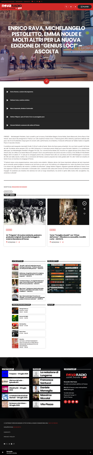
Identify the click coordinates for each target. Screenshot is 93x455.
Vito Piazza (46, 404)
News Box (21, 339)
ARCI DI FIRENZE (53, 423)
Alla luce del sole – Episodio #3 (16, 381)
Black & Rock (22, 331)
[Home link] (11, 7)
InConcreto (17, 427)
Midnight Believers (23, 308)
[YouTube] (32, 1)
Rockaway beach (56, 287)
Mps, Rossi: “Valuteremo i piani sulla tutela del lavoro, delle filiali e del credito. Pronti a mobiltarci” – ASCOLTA (31, 290)
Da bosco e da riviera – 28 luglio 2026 (18, 404)
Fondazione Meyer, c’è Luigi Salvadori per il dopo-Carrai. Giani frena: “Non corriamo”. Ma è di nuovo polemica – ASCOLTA (31, 282)
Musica (52, 282)
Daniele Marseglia (46, 389)
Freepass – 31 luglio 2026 (18, 374)
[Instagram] (39, 1)
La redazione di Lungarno (49, 374)
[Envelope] (76, 401)
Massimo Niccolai (45, 396)
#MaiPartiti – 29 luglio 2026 (17, 389)
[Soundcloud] (37, 1)
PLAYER (85, 7)
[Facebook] (42, 1)
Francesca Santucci (46, 381)
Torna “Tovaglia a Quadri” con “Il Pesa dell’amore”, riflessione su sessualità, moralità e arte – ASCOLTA (68, 237)
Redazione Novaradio (19, 187)
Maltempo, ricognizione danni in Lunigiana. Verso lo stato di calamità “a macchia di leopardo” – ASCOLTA (31, 274)
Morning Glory (22, 324)
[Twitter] (73, 401)
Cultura (46, 22)
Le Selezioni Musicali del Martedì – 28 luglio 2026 (18, 397)
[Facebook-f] (69, 401)
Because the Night (23, 316)
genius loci (8, 191)
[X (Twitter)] (34, 1)
